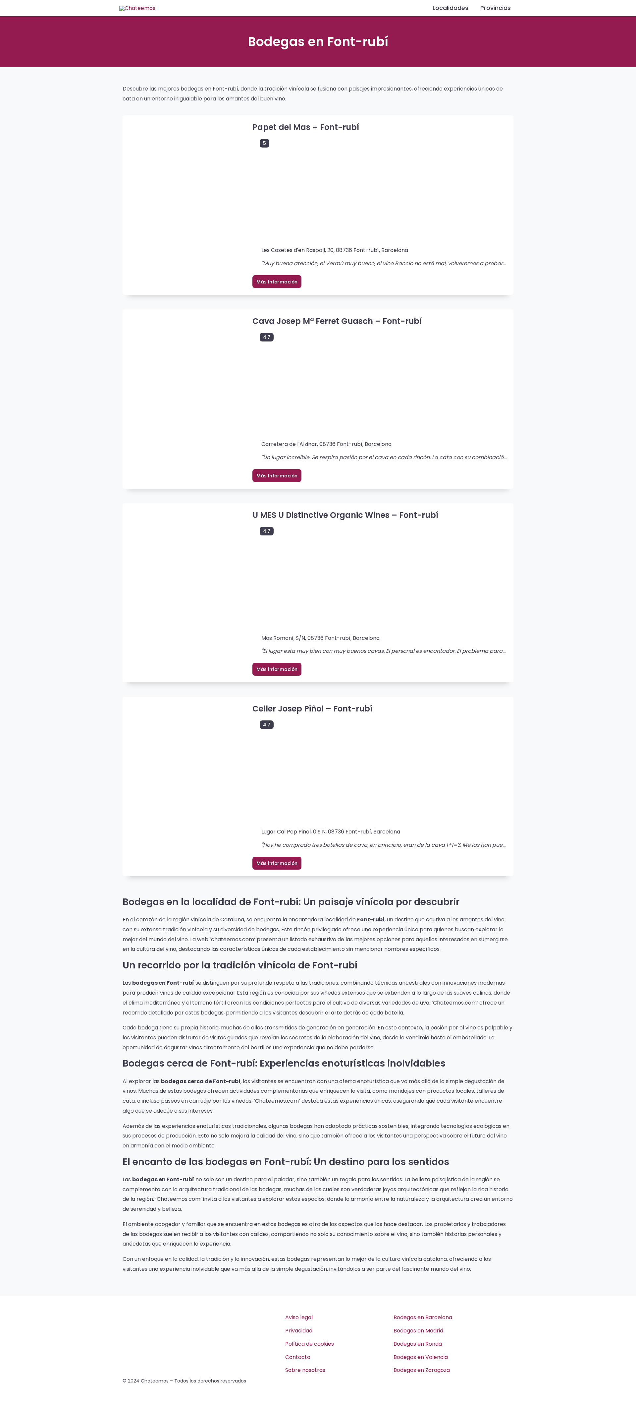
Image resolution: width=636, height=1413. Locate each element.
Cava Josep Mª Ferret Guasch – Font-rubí (337, 321)
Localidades (450, 8)
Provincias (495, 8)
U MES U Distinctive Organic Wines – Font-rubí (345, 515)
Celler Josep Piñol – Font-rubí (312, 708)
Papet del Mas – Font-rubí (305, 127)
